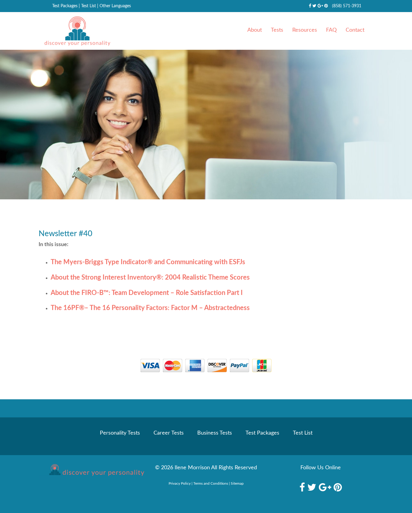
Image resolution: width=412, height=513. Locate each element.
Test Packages (65, 6)
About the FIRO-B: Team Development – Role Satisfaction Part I (147, 293)
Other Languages (115, 6)
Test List (88, 6)
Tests (277, 30)
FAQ (331, 30)
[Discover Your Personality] (91, 472)
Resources (304, 30)
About (254, 30)
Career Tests (169, 433)
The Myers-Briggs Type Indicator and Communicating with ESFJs (148, 262)
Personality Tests (120, 433)
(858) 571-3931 (346, 6)
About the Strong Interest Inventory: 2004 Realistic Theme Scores (150, 277)
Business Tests (214, 433)
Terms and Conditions (210, 483)
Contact (355, 30)
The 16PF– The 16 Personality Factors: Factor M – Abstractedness (150, 308)
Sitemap (237, 483)
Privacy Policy (180, 483)
